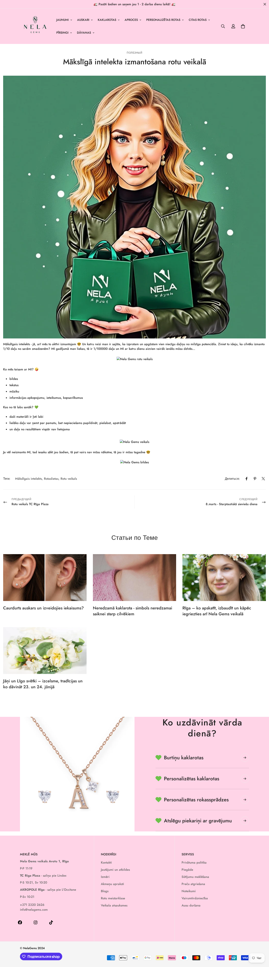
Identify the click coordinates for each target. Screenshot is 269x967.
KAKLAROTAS (107, 20)
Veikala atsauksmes (114, 905)
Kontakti (106, 862)
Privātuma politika (194, 862)
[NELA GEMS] (35, 26)
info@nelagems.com (34, 909)
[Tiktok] (51, 922)
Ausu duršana (191, 905)
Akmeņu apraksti (112, 884)
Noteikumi (189, 891)
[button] (243, 26)
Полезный (134, 53)
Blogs (104, 891)
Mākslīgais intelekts (28, 478)
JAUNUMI (62, 20)
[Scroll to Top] (261, 944)
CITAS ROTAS (198, 20)
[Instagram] (35, 922)
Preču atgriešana (193, 884)
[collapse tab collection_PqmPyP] (245, 820)
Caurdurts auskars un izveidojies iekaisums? (43, 608)
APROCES (131, 20)
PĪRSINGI (62, 32)
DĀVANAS (84, 32)
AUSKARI (83, 20)
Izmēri (105, 877)
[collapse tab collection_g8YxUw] (245, 757)
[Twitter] (263, 478)
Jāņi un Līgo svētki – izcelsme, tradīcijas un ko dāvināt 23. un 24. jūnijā (43, 684)
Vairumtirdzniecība (195, 898)
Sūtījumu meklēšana (195, 877)
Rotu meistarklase (113, 898)
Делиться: (232, 478)
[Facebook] (246, 478)
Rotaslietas (51, 478)
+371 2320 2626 (32, 904)
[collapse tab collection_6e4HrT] (245, 778)
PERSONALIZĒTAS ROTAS (163, 20)
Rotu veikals (69, 478)
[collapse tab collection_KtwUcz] (245, 799)
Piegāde (187, 869)
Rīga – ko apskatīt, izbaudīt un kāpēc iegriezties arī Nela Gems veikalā (216, 611)
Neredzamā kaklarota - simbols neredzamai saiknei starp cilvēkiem (132, 611)
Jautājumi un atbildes (115, 869)
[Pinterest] (254, 478)
